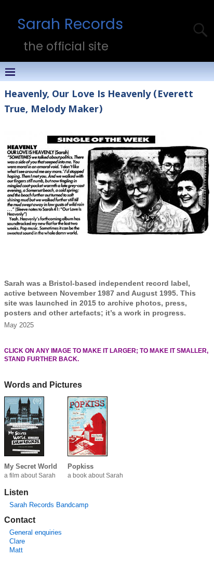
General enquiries (35, 532)
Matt (16, 550)
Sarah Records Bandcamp (48, 505)
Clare (17, 541)
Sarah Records (70, 24)
